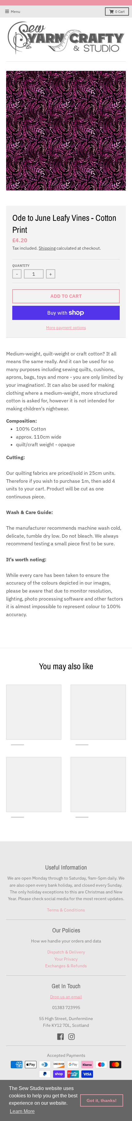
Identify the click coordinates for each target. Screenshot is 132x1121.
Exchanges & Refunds (66, 966)
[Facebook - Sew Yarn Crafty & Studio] (60, 1036)
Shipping (47, 248)
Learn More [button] (22, 1111)
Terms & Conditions (66, 910)
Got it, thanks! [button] (102, 1100)
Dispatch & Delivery (66, 952)
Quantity (20, 265)
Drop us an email (66, 997)
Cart (120, 11)
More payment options (66, 327)
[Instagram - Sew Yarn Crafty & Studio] (71, 1036)
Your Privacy (66, 959)
